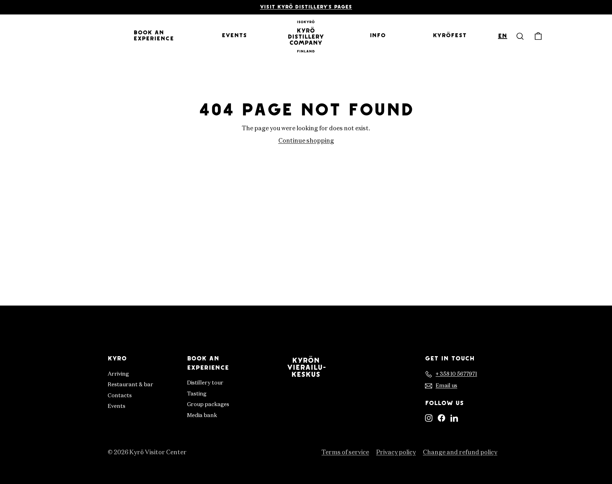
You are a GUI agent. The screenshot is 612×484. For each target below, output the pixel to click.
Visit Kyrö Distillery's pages (306, 7)
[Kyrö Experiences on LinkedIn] (454, 418)
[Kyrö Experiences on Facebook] (441, 418)
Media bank (202, 415)
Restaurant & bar (130, 384)
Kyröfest (449, 36)
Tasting (196, 394)
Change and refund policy (460, 453)
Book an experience (154, 36)
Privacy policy (396, 453)
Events (234, 36)
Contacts (120, 395)
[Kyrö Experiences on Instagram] (428, 418)
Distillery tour (205, 383)
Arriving (118, 374)
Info (378, 36)
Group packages (208, 404)
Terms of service (345, 453)
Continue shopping (306, 141)
